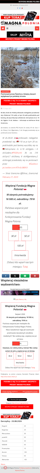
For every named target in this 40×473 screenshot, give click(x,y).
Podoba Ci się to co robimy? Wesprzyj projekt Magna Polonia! (20, 102)
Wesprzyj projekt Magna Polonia (20, 39)
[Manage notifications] (5, 467)
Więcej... (3, 464)
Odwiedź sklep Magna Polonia (20, 34)
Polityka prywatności (25, 468)
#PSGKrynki (17, 152)
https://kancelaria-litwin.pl (9, 376)
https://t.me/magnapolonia (20, 403)
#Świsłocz (33, 163)
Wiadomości (5, 91)
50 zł (26, 236)
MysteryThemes (20, 470)
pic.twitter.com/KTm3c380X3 (14, 167)
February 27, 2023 (10, 177)
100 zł (20, 245)
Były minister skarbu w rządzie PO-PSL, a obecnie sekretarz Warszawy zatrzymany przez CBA (10, 391)
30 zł (13, 236)
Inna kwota (20, 255)
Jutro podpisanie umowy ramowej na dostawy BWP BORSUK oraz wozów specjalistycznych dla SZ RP (30, 391)
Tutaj (25, 266)
